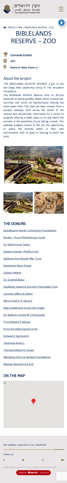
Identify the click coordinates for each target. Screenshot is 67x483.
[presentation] (8, 161)
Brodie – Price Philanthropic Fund (24, 237)
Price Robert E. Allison (16, 322)
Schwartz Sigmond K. (16, 336)
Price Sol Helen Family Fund (20, 329)
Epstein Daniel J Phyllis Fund (20, 251)
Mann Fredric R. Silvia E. (18, 300)
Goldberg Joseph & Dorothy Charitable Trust (30, 286)
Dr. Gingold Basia (13, 279)
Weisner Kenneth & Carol (18, 364)
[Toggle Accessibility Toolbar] (61, 22)
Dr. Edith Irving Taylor (16, 244)
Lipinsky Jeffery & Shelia (18, 293)
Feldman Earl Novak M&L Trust (22, 258)
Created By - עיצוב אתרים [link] (33, 473)
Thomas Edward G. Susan (18, 350)
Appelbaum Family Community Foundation (29, 230)
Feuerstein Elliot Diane (17, 265)
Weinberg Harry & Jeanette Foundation (27, 357)
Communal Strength (21, 55)
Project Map (15, 27)
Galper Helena (12, 272)
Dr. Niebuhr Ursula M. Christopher (24, 314)
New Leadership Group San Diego (24, 307)
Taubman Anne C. (14, 343)
